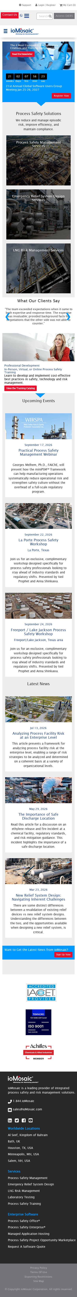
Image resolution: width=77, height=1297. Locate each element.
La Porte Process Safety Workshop (38, 542)
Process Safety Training (24, 1203)
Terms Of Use (38, 1272)
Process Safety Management (28, 1178)
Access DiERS (64, 15)
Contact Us (9, 14)
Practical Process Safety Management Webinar (38, 452)
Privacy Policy (38, 1267)
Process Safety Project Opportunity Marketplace (42, 1240)
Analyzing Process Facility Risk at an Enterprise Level (38, 735)
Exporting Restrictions (38, 1276)
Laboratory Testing (21, 1197)
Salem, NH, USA (19, 1160)
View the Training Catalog (20, 388)
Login (41, 5)
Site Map (38, 1281)
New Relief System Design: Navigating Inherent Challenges (38, 897)
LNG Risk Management (24, 1190)
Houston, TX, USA (20, 1148)
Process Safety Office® (24, 1221)
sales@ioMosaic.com (27, 1109)
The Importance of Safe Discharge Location (38, 816)
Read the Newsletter (22, 54)
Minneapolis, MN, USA (23, 1154)
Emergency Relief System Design (31, 1184)
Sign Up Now (63, 954)
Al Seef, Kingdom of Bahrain (28, 1135)
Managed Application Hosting (28, 1233)
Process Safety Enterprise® (26, 1227)
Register (51, 5)
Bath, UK (14, 1141)
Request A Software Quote (26, 1246)
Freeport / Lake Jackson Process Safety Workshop (38, 632)
